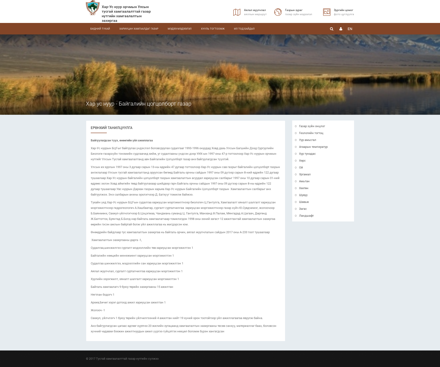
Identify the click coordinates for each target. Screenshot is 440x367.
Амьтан (304, 181)
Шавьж (304, 202)
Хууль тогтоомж (213, 28)
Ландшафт (306, 215)
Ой (301, 167)
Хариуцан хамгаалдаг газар (138, 28)
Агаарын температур (313, 146)
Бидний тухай (100, 28)
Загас (303, 208)
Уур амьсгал (307, 140)
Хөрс (302, 160)
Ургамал (305, 174)
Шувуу (303, 195)
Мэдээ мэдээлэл (180, 28)
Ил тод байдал (244, 28)
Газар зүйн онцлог (312, 126)
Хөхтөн (303, 188)
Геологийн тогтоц (311, 133)
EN (350, 29)
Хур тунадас (307, 153)
